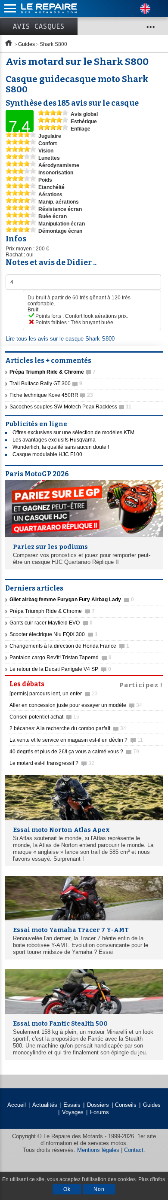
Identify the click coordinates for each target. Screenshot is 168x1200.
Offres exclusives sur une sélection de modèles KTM (73, 432)
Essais (72, 1105)
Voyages (73, 1112)
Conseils (126, 1105)
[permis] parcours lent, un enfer (53, 694)
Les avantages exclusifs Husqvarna (54, 440)
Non (99, 1189)
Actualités (44, 1105)
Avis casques (39, 26)
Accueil (16, 1105)
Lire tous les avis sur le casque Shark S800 (60, 338)
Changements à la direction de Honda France (69, 646)
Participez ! (141, 684)
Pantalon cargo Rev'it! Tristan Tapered (60, 658)
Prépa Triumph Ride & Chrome (52, 611)
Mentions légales (98, 1150)
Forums (99, 1112)
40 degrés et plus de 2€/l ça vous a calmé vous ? (74, 752)
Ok (67, 1189)
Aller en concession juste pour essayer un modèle (75, 705)
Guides (26, 44)
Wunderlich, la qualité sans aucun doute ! (60, 447)
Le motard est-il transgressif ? (51, 763)
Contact (133, 1150)
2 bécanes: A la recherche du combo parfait (67, 728)
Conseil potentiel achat (44, 717)
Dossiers (98, 1105)
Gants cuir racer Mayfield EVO (51, 623)
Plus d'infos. (152, 1179)
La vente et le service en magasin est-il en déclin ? (76, 740)
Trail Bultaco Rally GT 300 (45, 384)
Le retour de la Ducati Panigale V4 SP (60, 669)
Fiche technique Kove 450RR (51, 395)
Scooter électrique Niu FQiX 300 (53, 634)
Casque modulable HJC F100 (47, 454)
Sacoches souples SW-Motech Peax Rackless (70, 407)
